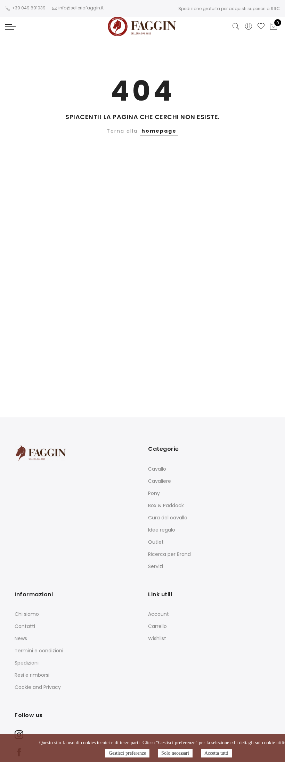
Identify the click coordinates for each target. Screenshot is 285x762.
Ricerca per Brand (169, 554)
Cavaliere (159, 481)
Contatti (25, 626)
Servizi (155, 566)
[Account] (248, 26)
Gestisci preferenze (127, 753)
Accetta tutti (216, 753)
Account (158, 614)
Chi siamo (27, 614)
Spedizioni (27, 662)
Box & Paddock (166, 505)
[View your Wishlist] (261, 26)
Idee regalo (161, 529)
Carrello (157, 626)
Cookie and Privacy (38, 687)
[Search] (236, 26)
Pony (154, 493)
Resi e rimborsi (32, 674)
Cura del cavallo (167, 517)
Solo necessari (175, 753)
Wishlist (157, 638)
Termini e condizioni (39, 650)
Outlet (156, 542)
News (21, 638)
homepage (159, 130)
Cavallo (157, 468)
